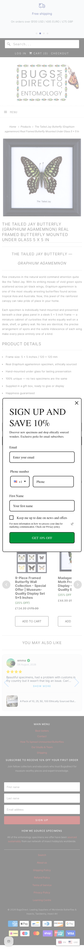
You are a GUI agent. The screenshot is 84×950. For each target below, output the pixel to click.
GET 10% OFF (42, 538)
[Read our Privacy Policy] (72, 523)
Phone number (19, 471)
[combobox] (20, 481)
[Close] (77, 403)
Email (13, 447)
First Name (16, 496)
